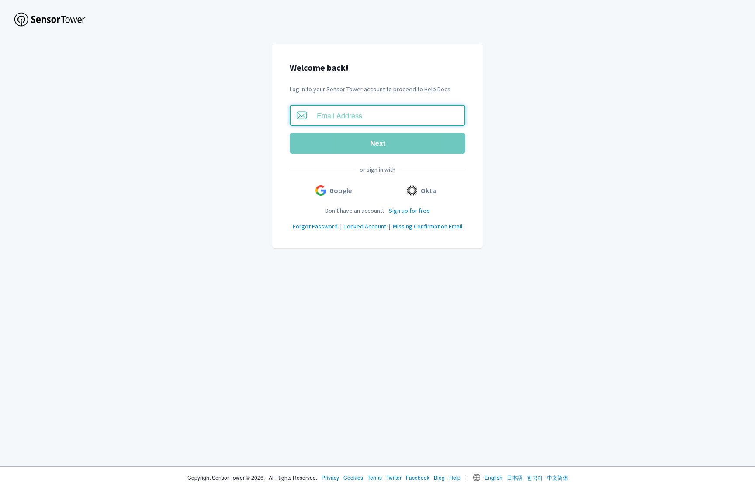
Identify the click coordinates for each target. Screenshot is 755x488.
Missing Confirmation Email (427, 226)
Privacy (330, 477)
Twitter (394, 477)
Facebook (417, 477)
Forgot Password (315, 226)
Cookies (353, 477)
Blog (439, 477)
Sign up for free (409, 211)
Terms (374, 477)
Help (455, 477)
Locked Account (365, 226)
